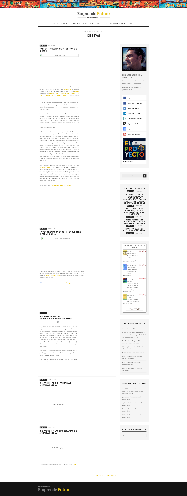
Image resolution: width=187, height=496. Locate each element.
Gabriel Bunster (127, 389)
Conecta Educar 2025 (134, 189)
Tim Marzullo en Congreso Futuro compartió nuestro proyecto (134, 211)
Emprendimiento (118, 23)
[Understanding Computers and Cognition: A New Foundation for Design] (125, 269)
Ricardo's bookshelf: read (134, 246)
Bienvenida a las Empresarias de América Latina (58, 432)
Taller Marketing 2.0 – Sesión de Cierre (58, 50)
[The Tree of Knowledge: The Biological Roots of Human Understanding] (125, 255)
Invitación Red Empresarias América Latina (55, 384)
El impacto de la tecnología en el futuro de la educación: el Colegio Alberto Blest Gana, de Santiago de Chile (134, 199)
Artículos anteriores (105, 475)
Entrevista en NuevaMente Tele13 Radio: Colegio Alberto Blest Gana (132, 391)
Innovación (101, 23)
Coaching (75, 23)
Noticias (43, 45)
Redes (132, 23)
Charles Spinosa (127, 291)
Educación (88, 23)
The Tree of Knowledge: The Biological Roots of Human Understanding (132, 255)
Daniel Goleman (128, 303)
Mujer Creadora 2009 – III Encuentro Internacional (60, 233)
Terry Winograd (127, 275)
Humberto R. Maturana (129, 261)
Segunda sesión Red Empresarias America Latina (56, 317)
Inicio (55, 23)
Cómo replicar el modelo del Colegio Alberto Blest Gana (134, 221)
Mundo (64, 23)
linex (74, 342)
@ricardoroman (66, 185)
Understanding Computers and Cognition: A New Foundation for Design (132, 269)
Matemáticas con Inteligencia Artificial (134, 230)
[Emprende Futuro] (93, 15)
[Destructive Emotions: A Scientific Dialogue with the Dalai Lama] (125, 299)
